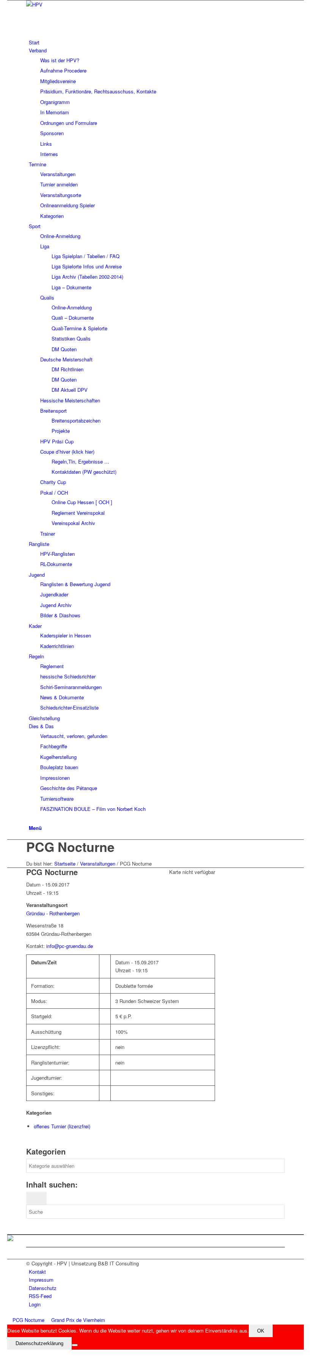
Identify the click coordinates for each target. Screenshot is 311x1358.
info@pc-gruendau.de (69, 945)
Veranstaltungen (97, 863)
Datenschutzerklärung (39, 1343)
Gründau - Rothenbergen (53, 913)
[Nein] (75, 1345)
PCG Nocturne (70, 847)
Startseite (64, 863)
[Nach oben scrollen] (9, 1353)
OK (260, 1331)
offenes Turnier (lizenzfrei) (62, 1126)
